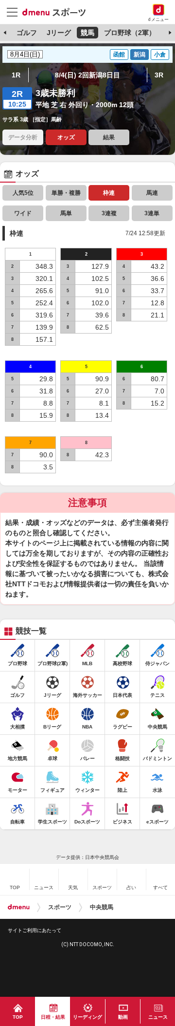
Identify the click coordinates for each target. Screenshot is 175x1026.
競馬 (87, 33)
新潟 (139, 54)
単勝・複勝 (66, 192)
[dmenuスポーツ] (57, 11)
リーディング (87, 1017)
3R (159, 75)
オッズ (66, 137)
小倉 (160, 54)
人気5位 (23, 192)
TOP (18, 1017)
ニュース (158, 1017)
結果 (109, 137)
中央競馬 (101, 907)
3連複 (109, 213)
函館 (119, 54)
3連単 (151, 213)
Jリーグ (59, 33)
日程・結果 (53, 1017)
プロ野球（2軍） (130, 33)
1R (16, 75)
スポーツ (59, 907)
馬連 (152, 192)
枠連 (109, 192)
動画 (123, 1017)
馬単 (66, 213)
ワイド (23, 213)
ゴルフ (27, 33)
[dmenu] (18, 907)
